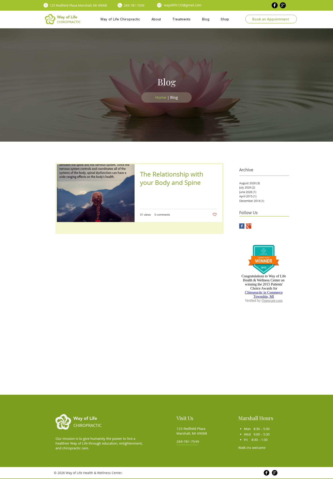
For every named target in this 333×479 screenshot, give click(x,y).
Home (160, 97)
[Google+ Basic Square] (248, 226)
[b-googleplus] (283, 5)
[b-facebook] (275, 5)
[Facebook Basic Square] (241, 226)
